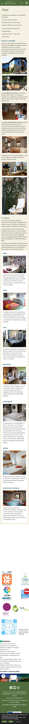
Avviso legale (5, 704)
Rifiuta (11, 721)
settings (16, 718)
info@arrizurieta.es (20, 691)
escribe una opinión (13, 671)
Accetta (4, 721)
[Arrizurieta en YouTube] (14, 688)
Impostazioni (18, 721)
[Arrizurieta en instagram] (18, 688)
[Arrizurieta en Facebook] (11, 688)
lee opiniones (4, 671)
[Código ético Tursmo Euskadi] (7, 600)
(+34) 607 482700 (6, 693)
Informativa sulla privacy (15, 704)
